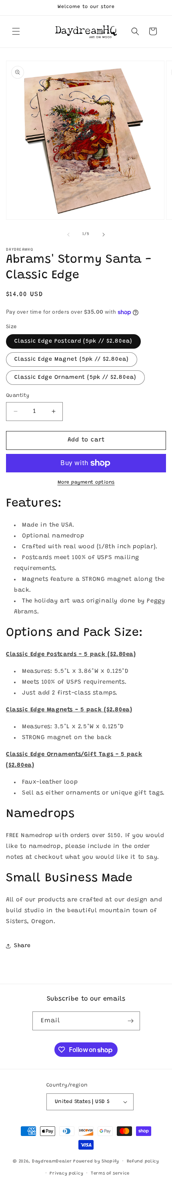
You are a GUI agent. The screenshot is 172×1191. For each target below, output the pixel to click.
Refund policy (143, 1161)
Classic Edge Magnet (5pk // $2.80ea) (71, 359)
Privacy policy (66, 1173)
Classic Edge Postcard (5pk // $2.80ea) (73, 341)
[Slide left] (68, 234)
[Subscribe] (131, 1020)
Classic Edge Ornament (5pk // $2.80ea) (75, 377)
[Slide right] (103, 234)
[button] (16, 31)
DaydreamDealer (52, 1161)
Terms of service (110, 1173)
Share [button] (22, 946)
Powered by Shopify (96, 1161)
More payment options (86, 482)
